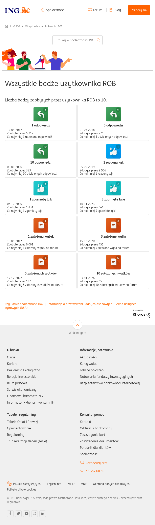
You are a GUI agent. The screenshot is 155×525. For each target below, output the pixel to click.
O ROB (16, 26)
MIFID (71, 484)
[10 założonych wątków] (113, 262)
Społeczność (55, 10)
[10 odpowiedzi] (41, 151)
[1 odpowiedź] (41, 114)
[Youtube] (26, 513)
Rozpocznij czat (97, 463)
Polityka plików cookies (21, 489)
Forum (97, 10)
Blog (118, 10)
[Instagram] (34, 513)
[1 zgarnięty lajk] (41, 188)
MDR (84, 484)
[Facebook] (10, 513)
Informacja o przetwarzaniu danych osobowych (80, 304)
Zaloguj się (139, 10)
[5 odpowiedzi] (113, 114)
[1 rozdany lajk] (113, 151)
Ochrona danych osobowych (111, 484)
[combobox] (77, 40)
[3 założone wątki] (113, 225)
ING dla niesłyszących (27, 484)
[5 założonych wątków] (41, 262)
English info (54, 484)
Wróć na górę (77, 333)
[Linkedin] (42, 513)
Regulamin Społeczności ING (24, 304)
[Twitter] (18, 513)
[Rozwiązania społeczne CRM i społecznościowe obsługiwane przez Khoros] (141, 313)
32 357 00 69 (95, 471)
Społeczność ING (6, 26)
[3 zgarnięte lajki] (113, 188)
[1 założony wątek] (41, 225)
